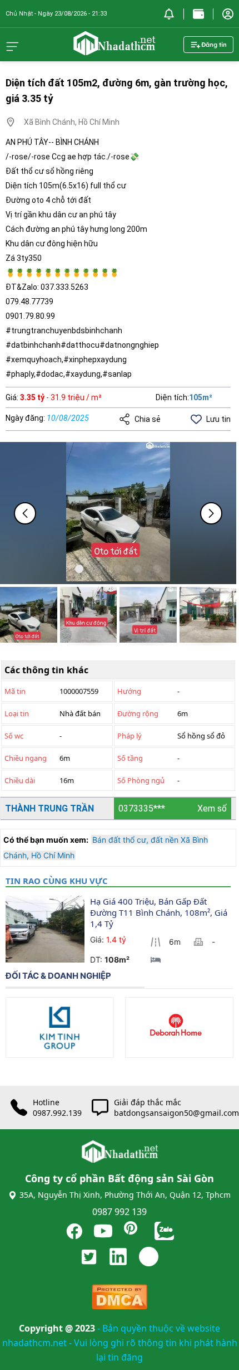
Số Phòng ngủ (141, 780)
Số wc (13, 736)
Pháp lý (129, 736)
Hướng (129, 691)
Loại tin (16, 713)
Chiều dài (19, 780)
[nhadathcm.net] (114, 50)
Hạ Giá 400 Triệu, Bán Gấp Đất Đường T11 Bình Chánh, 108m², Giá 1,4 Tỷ (160, 912)
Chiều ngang (25, 758)
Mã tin (15, 691)
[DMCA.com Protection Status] (119, 1299)
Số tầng (130, 758)
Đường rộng (137, 713)
